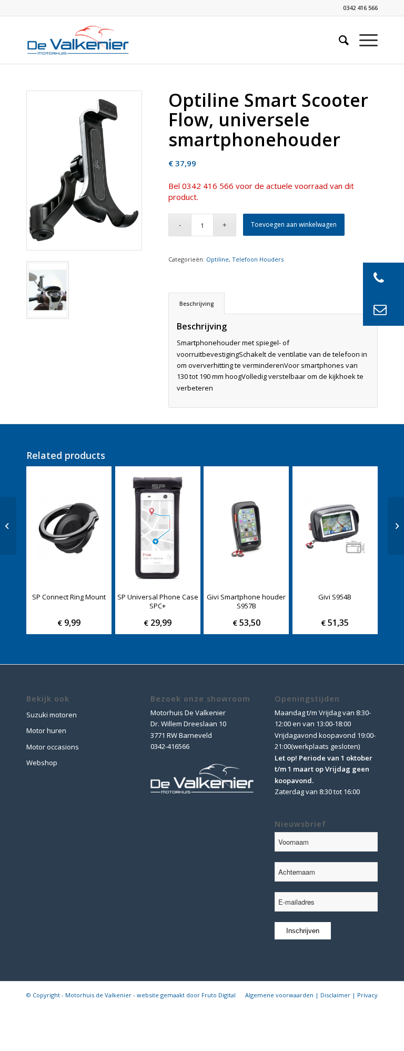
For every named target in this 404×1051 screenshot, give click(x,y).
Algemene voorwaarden (279, 995)
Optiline (217, 259)
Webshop (41, 762)
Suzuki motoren (51, 714)
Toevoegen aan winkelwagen (294, 224)
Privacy (367, 995)
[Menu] (363, 40)
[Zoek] (338, 40)
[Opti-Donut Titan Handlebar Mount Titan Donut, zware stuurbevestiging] (396, 526)
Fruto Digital (218, 995)
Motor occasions (52, 747)
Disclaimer (335, 995)
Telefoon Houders (258, 259)
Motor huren (46, 730)
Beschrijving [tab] (196, 303)
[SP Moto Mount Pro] (8, 526)
